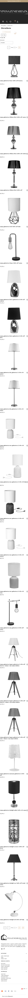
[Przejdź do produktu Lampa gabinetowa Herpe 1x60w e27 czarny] (14, 247)
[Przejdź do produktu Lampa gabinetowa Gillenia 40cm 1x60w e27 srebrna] (14, 137)
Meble (2, 957)
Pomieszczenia (9, 25)
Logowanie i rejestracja (6, 978)
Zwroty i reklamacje (5, 966)
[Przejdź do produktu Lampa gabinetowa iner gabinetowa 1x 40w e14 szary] (14, 575)
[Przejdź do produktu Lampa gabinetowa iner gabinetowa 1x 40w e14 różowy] (14, 539)
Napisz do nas (4, 981)
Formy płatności (4, 967)
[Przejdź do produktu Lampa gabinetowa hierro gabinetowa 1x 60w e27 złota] (14, 320)
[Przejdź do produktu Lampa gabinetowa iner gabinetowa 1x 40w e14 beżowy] (14, 429)
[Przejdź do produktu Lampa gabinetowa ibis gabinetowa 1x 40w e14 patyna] (14, 356)
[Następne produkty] (19, 927)
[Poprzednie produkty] (8, 927)
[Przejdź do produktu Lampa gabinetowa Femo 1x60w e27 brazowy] (14, 64)
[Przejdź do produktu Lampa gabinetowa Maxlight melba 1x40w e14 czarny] (14, 794)
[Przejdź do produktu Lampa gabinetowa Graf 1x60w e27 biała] (14, 210)
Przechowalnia (4, 979)
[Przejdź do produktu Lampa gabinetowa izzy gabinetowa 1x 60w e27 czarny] (14, 612)
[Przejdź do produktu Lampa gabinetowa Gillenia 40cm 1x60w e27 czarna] (14, 101)
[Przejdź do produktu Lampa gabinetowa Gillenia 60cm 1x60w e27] (14, 174)
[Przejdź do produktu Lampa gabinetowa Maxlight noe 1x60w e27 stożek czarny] (14, 867)
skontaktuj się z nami (20, 946)
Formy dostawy (4, 969)
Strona (12, 47)
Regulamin (3, 963)
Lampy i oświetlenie (5, 956)
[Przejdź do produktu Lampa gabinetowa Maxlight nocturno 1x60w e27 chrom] (14, 830)
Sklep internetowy (7, 996)
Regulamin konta (4, 976)
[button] (3, 21)
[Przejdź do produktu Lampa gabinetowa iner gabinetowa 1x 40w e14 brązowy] (14, 502)
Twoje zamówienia (5, 975)
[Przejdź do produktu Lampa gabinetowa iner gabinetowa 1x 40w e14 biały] (14, 466)
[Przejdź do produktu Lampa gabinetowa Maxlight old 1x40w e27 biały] (14, 903)
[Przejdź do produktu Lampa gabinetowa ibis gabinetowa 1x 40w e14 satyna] (14, 393)
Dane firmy (3, 974)
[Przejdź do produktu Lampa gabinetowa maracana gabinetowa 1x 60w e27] (14, 757)
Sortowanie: (2, 40)
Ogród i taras (4, 958)
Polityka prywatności (5, 965)
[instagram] (2, 949)
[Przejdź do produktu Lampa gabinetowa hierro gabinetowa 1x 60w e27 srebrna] (14, 283)
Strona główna (3, 25)
